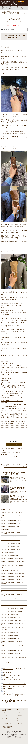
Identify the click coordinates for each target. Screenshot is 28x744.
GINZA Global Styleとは (21, 709)
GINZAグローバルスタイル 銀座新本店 (9, 537)
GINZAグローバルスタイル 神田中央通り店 (10, 549)
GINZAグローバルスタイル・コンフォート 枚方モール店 (13, 620)
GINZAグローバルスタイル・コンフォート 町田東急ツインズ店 (13, 566)
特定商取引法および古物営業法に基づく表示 (7, 727)
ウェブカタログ (19, 715)
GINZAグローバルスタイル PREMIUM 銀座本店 (11, 520)
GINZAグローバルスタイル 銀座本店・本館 (10, 540)
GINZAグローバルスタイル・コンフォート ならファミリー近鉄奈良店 (13, 628)
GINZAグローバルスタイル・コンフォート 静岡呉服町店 (13, 587)
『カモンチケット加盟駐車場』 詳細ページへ (13, 421)
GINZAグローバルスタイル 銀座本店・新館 (10, 543)
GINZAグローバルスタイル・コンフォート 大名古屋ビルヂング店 (13, 595)
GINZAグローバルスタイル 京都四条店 (9, 635)
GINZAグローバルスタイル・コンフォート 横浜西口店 (13, 573)
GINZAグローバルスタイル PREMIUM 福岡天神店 (12, 650)
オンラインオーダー (5, 662)
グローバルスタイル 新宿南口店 (8, 552)
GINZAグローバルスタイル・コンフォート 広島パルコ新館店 (13, 642)
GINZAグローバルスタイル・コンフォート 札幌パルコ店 (13, 512)
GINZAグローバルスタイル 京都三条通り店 (10, 632)
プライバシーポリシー (6, 723)
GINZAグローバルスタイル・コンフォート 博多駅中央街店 (13, 646)
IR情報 (3, 720)
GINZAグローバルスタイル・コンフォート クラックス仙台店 (13, 516)
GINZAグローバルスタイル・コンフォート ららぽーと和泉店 (13, 624)
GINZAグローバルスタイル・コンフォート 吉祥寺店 (12, 558)
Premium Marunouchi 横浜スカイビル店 (10, 570)
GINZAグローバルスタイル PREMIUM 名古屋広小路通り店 (14, 590)
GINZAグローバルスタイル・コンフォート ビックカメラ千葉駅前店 (13, 583)
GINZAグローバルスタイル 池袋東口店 (9, 555)
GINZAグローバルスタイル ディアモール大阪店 (11, 611)
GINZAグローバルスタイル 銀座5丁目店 (10, 546)
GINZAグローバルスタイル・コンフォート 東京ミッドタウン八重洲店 (13, 533)
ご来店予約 (18, 712)
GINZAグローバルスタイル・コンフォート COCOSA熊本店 (14, 658)
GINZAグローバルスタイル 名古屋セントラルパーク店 (13, 599)
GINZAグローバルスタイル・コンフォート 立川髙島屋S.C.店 (13, 562)
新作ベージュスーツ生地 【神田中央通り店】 (15, 467)
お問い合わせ (4, 718)
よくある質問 (4, 715)
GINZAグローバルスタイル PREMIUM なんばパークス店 (14, 605)
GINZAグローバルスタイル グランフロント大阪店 (12, 608)
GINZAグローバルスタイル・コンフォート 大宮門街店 (13, 576)
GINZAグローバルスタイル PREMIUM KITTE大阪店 (12, 602)
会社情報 (17, 718)
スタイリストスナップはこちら (14, 25)
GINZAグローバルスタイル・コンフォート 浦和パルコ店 (13, 579)
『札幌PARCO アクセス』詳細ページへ (12, 401)
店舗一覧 (3, 712)
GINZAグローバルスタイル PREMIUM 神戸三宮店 (12, 638)
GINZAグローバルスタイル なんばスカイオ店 (11, 617)
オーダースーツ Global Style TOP (6, 710)
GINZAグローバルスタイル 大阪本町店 (9, 614)
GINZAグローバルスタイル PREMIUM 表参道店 (11, 523)
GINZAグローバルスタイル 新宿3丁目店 (10, 526)
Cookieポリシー (19, 723)
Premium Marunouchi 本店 (7, 529)
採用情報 (17, 720)
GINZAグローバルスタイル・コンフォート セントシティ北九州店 (13, 654)
